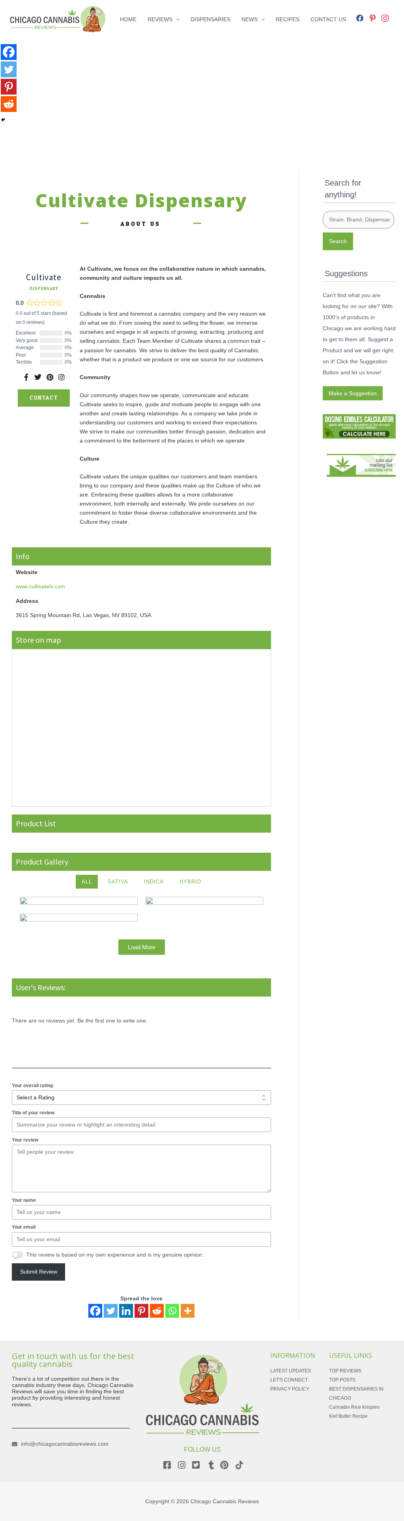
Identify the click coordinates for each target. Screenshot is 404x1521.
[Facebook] (360, 17)
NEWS (249, 19)
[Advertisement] (202, 94)
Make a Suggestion (353, 393)
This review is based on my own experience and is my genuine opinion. (115, 1254)
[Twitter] (111, 1311)
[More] (188, 1311)
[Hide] (3, 120)
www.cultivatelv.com (40, 586)
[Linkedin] (126, 1311)
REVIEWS (160, 19)
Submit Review (38, 1271)
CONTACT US (328, 19)
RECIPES (287, 19)
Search (338, 241)
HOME (128, 19)
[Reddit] (157, 1311)
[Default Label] (372, 17)
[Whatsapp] (172, 1311)
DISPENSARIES (210, 19)
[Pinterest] (141, 1311)
